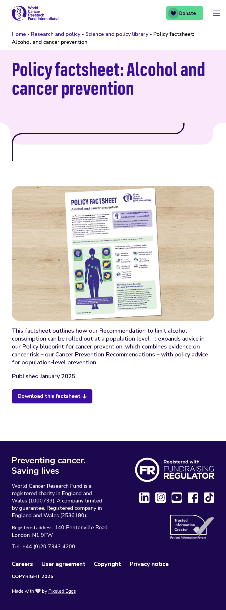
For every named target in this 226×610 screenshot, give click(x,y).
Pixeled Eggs (62, 591)
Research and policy (55, 34)
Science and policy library (116, 34)
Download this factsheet (49, 396)
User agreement (63, 564)
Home (19, 34)
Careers (22, 564)
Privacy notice (149, 564)
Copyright (107, 564)
